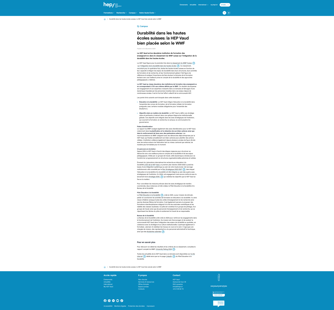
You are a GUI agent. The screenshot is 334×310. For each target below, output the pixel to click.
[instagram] (109, 300)
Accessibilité (108, 306)
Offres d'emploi (143, 284)
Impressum (151, 306)
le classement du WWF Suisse (181, 63)
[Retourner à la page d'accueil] (105, 19)
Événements (184, 5)
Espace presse (143, 287)
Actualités (193, 5)
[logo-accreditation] (219, 294)
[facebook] (105, 300)
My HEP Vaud (108, 287)
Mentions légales (120, 306)
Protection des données (136, 306)
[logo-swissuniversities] (219, 286)
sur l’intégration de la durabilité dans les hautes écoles (157, 66)
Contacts (141, 289)
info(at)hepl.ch (178, 287)
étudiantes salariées (154, 232)
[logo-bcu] (218, 304)
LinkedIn (169, 256)
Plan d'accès (142, 279)
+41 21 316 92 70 (178, 289)
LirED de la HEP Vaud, (152, 165)
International (108, 284)
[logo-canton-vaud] (219, 277)
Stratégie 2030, (154, 177)
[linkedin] (113, 300)
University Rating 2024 (164, 249)
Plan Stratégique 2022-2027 (172, 169)
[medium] (117, 300)
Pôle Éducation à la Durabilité (149, 195)
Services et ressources (146, 282)
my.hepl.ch (214, 5)
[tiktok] (121, 300)
